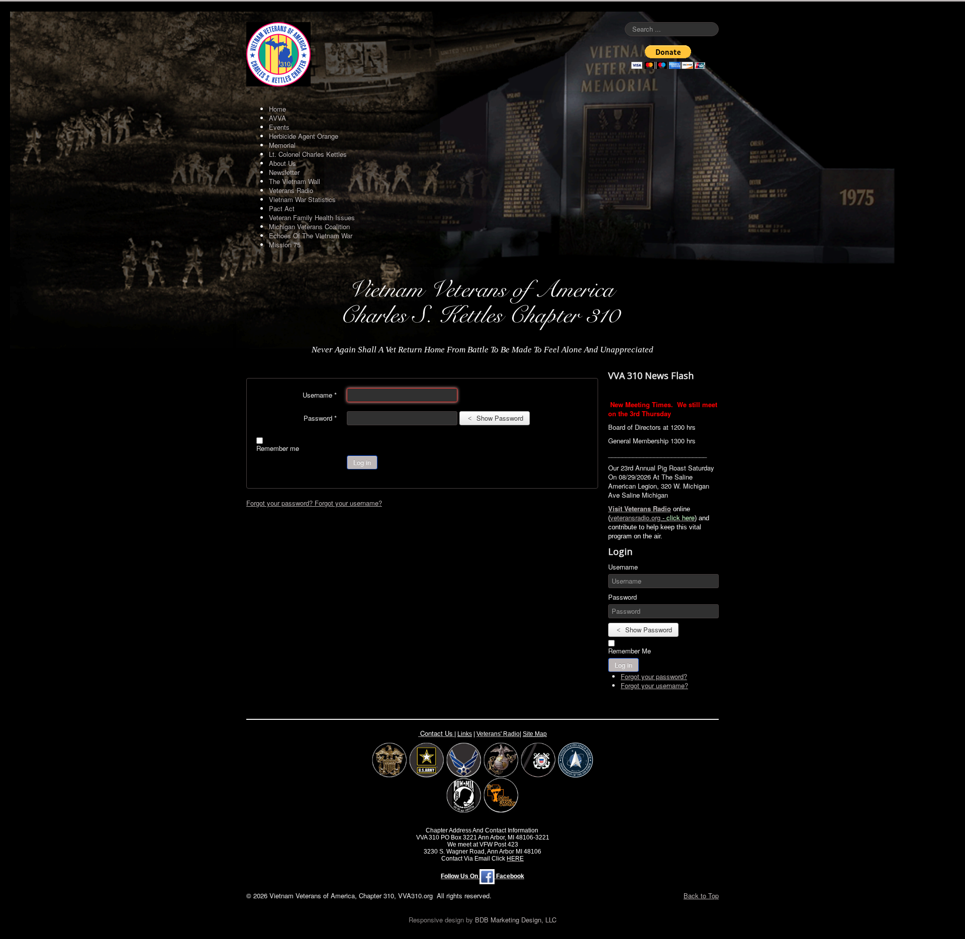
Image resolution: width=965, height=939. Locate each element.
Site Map (535, 733)
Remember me (277, 448)
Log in (362, 462)
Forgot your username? (348, 503)
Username (320, 395)
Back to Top (701, 895)
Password (320, 418)
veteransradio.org (635, 517)
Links (464, 733)
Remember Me (629, 650)
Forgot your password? (280, 503)
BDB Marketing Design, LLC (515, 919)
